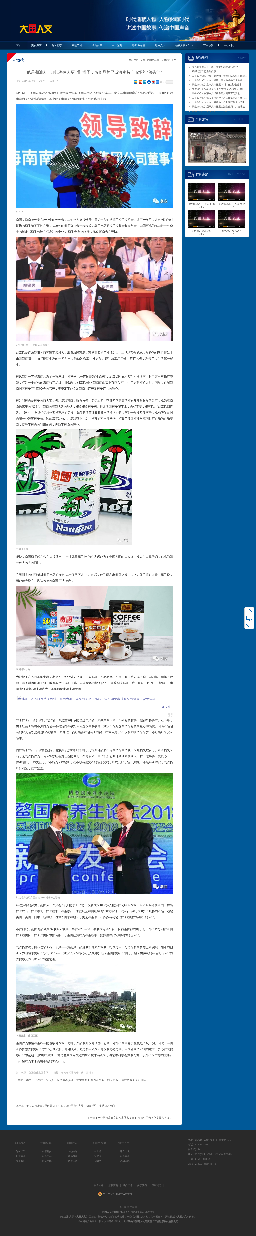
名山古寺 (97, 45)
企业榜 (97, 1151)
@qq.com (211, 1163)
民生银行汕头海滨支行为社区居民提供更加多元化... (219, 97)
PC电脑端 (124, 1207)
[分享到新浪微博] (140, 81)
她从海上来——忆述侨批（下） (201, 204)
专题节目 (77, 45)
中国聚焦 (117, 45)
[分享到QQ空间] (135, 81)
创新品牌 (47, 1161)
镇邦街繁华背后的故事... (205, 71)
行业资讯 (21, 1156)
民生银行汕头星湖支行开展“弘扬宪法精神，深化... (218, 89)
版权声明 (113, 1185)
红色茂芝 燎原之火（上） (232, 231)
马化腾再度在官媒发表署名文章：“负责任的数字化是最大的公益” (135, 1117)
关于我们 (21, 1161)
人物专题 (73, 1151)
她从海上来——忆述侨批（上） (232, 204)
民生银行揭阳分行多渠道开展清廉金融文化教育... (218, 80)
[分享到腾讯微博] (144, 81)
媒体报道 (21, 1151)
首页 (18, 45)
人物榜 (165, 60)
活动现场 (125, 1161)
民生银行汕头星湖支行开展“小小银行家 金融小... (217, 84)
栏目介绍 (99, 1185)
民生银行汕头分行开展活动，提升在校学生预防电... (219, 102)
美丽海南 (36, 45)
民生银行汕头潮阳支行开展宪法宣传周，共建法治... (219, 106)
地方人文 (160, 45)
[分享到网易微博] (153, 81)
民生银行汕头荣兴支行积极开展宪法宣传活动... (217, 93)
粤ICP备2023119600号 (142, 1211)
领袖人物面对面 (184, 45)
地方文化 (125, 1151)
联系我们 (156, 1185)
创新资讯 (125, 1156)
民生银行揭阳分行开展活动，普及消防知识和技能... (219, 75)
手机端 (133, 1207)
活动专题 (73, 1156)
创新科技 (47, 1151)
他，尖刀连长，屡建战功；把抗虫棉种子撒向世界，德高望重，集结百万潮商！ (71, 1105)
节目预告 (208, 45)
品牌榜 (97, 1156)
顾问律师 (127, 1185)
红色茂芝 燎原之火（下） (201, 231)
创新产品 (47, 1156)
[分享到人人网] (149, 81)
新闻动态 (56, 45)
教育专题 (73, 1161)
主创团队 (228, 45)
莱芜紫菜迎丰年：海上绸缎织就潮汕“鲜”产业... (216, 67)
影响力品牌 (138, 45)
